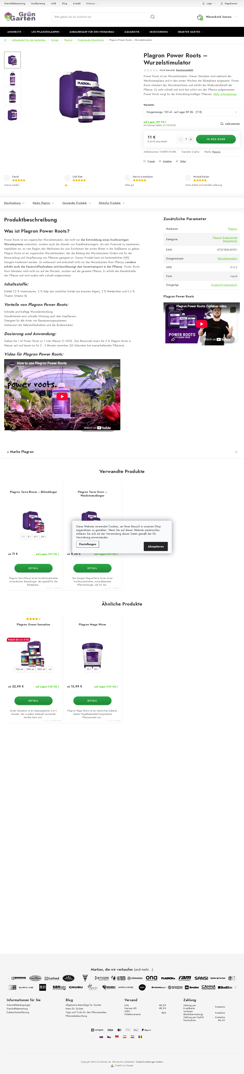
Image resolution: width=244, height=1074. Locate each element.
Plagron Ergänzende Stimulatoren (225, 239)
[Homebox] (162, 987)
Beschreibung (12, 203)
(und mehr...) (143, 970)
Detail (34, 568)
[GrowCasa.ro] (140, 1036)
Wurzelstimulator (227, 258)
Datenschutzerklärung (18, 1012)
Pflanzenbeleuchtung (76, 1016)
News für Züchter (74, 1008)
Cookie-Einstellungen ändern (149, 1061)
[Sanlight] (63, 987)
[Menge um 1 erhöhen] (191, 139)
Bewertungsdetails (184, 70)
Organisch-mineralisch (224, 285)
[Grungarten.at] (124, 1036)
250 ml (30, 669)
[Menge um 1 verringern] (181, 139)
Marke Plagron (41, 203)
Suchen (152, 17)
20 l (43, 536)
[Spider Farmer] (214, 978)
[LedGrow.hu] (132, 1036)
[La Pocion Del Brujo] (114, 978)
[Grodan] (196, 987)
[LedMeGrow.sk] (101, 1036)
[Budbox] (229, 987)
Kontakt (77, 3)
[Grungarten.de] (117, 1036)
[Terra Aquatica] (230, 978)
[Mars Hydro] (129, 987)
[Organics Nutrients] (96, 987)
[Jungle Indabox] (146, 987)
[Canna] (212, 987)
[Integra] (98, 978)
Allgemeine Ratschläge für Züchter (83, 1005)
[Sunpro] (30, 987)
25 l (96, 669)
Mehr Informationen (225, 94)
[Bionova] (15, 978)
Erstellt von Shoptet (124, 1065)
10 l (36, 536)
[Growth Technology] (64, 978)
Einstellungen (87, 544)
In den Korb (216, 139)
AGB (53, 3)
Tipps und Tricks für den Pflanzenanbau (86, 1012)
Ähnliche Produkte (110, 203)
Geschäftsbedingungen (18, 1005)
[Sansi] (197, 978)
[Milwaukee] (131, 978)
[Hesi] (81, 978)
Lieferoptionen (232, 123)
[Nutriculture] (113, 987)
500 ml (41, 669)
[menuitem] (16, 32)
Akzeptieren (156, 546)
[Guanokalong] (179, 987)
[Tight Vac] (13, 987)
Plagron (216, 151)
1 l (23, 536)
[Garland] (48, 978)
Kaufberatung (38, 3)
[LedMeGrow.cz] (109, 1036)
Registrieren (231, 3)
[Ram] (181, 978)
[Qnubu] (79, 987)
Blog (64, 3)
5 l (29, 536)
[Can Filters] (31, 978)
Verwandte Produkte (74, 203)
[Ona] (147, 978)
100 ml (19, 669)
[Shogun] (46, 987)
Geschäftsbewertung (14, 3)
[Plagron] (164, 978)
